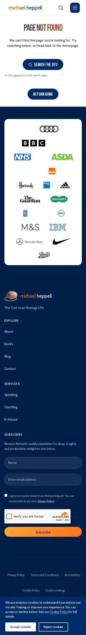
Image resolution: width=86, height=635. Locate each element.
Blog (7, 356)
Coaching (10, 407)
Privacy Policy (46, 501)
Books (8, 344)
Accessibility (72, 575)
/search (17, 75)
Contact (10, 369)
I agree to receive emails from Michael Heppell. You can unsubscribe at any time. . (41, 498)
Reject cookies (53, 627)
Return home (43, 94)
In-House (11, 419)
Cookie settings (55, 590)
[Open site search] (61, 8)
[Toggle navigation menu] (75, 8)
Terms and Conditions (44, 575)
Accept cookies (20, 627)
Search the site (46, 64)
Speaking (11, 395)
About (8, 332)
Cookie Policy (31, 590)
